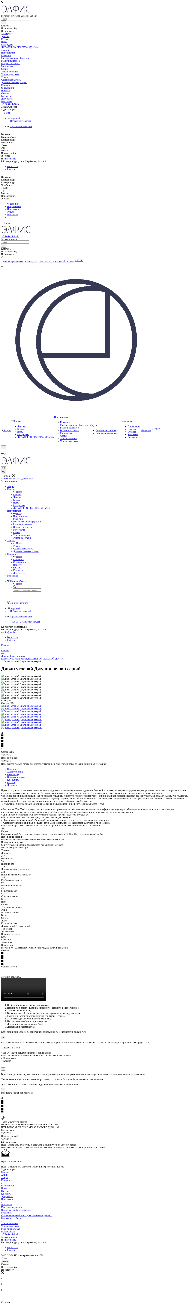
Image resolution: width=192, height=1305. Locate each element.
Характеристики (15, 771)
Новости (5, 1188)
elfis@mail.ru (9, 158)
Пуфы (11, 658)
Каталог (17, 494)
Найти (5, 1261)
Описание (12, 769)
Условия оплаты (9, 1223)
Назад (19, 492)
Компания (18, 559)
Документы (7, 1196)
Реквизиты (6, 1212)
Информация (8, 1199)
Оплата (11, 782)
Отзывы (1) (13, 774)
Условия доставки (10, 1226)
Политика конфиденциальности (17, 1210)
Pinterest (11, 169)
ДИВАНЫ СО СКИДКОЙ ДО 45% (45, 658)
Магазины (6, 1204)
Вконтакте (12, 166)
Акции (4, 1174)
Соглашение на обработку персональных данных (26, 1215)
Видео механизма (16, 777)
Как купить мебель (11, 1218)
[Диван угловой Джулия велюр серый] (21, 706)
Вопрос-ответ (8, 1231)
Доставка (12, 785)
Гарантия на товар (10, 1229)
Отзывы (5, 1191)
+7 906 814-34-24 (10, 104)
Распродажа (21, 658)
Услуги (16, 546)
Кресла (4, 658)
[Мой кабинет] (2, 451)
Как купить (13, 780)
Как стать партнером (11, 1207)
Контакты (6, 1193)
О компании (7, 1185)
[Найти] (3, 22)
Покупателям (20, 516)
